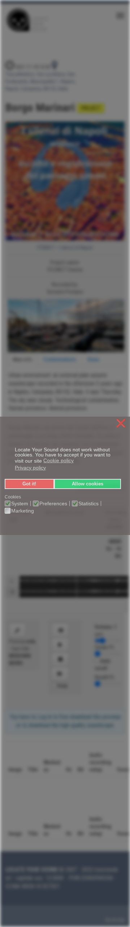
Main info (22, 359)
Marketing (22, 510)
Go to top (115, 920)
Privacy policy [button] (30, 468)
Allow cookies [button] (87, 483)
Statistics (88, 503)
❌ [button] (121, 424)
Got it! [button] (29, 483)
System (19, 503)
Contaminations (59, 359)
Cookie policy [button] (58, 460)
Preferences (53, 503)
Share (93, 359)
